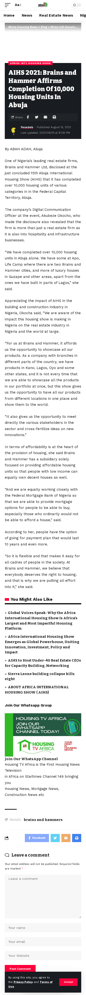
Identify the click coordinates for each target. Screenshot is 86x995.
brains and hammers (43, 820)
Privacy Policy (23, 982)
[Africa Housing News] (43, 5)
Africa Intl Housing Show (30, 63)
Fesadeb (27, 127)
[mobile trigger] (9, 5)
